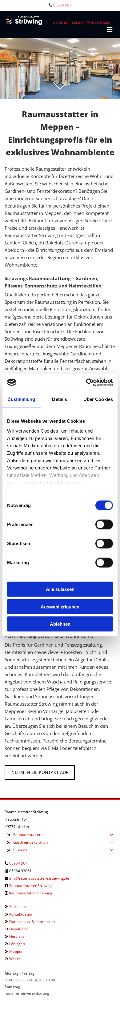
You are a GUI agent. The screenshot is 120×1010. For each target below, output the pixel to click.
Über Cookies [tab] (98, 399)
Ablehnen (60, 624)
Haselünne (18, 929)
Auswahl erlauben (60, 606)
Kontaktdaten (20, 914)
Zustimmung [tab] (21, 399)
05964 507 (62, 5)
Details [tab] (59, 399)
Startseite (17, 906)
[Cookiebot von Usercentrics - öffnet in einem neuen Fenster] (86, 382)
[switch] (104, 524)
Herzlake (17, 936)
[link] (8, 835)
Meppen (16, 951)
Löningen (17, 943)
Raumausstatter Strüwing (31, 885)
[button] (40, 772)
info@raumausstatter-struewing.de (39, 878)
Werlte (15, 958)
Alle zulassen (60, 589)
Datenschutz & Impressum (32, 921)
